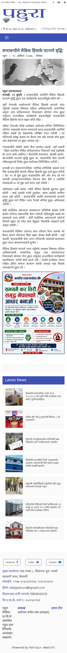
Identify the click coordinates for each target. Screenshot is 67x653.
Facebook (10, 562)
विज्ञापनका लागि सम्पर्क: (15, 594)
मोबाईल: (7, 581)
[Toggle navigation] (6, 38)
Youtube (53, 562)
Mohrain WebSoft (42, 647)
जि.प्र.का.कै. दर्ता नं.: (13, 600)
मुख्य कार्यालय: (10, 571)
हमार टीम (57, 608)
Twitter (31, 562)
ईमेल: (5, 587)
